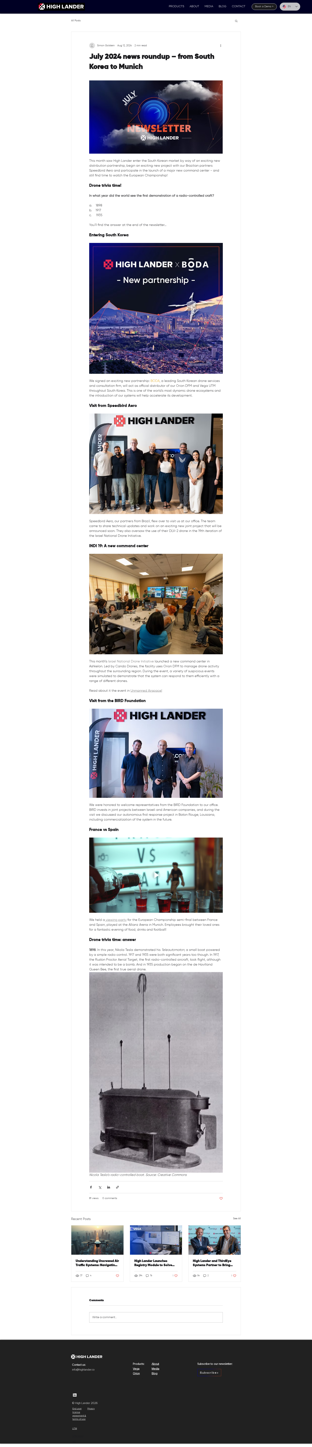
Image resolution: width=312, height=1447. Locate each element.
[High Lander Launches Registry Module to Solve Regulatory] (156, 1240)
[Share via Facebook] (91, 1187)
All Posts (76, 20)
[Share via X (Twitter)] (99, 1187)
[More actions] (220, 45)
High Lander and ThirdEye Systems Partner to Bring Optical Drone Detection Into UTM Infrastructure (212, 1263)
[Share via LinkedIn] (108, 1187)
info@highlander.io (83, 1369)
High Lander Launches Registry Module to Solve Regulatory (153, 1263)
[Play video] (156, 875)
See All (237, 1218)
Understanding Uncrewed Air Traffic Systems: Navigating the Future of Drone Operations (97, 1263)
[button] (176, 6)
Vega (136, 1369)
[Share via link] (117, 1187)
